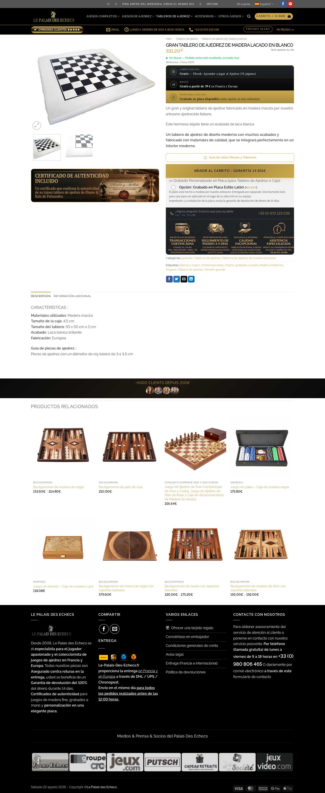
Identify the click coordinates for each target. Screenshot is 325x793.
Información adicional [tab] (72, 296)
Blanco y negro (189, 265)
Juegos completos (101, 16)
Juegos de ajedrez (136, 16)
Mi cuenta (243, 4)
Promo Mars (258, 29)
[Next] (151, 82)
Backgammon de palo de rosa (121, 487)
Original (171, 269)
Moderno (277, 265)
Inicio (169, 38)
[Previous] (39, 82)
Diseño (229, 265)
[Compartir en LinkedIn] (191, 279)
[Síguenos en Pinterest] (290, 4)
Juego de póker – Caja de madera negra (259, 487)
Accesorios (204, 16)
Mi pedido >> (285, 29)
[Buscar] (248, 16)
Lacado (253, 265)
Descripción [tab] (41, 296)
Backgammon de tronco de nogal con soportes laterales (126, 588)
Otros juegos (229, 16)
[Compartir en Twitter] (176, 279)
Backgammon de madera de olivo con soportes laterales (258, 588)
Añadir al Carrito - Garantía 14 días (230, 171)
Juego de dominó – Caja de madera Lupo (63, 586)
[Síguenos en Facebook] (283, 4)
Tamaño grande (215, 269)
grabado (187, 258)
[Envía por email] (184, 279)
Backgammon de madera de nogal (58, 487)
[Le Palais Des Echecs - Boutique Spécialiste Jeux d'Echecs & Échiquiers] (55, 16)
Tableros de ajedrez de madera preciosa (224, 38)
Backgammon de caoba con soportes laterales (192, 588)
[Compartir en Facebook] (169, 279)
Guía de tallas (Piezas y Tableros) (232, 157)
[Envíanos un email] (115, 629)
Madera (264, 265)
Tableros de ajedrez (173, 16)
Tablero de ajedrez (190, 269)
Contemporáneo (212, 265)
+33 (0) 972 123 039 (274, 213)
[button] (274, 16)
